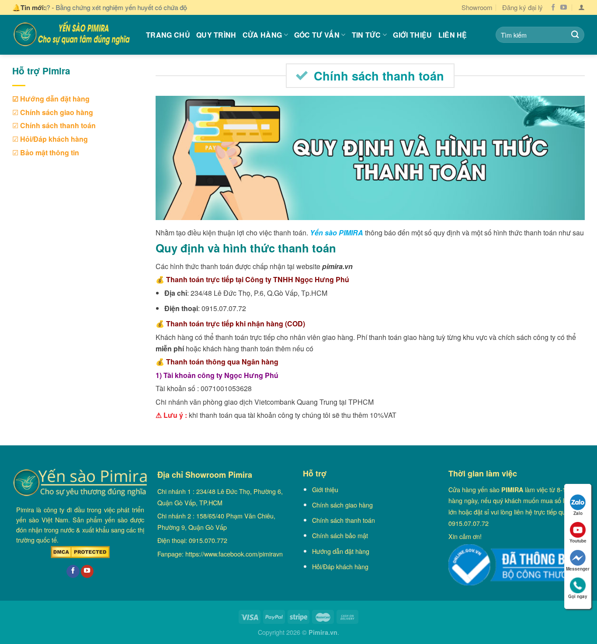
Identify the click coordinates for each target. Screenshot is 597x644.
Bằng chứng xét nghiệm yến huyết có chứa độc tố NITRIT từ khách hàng (133, 7)
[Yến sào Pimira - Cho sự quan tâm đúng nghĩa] (72, 35)
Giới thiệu (412, 35)
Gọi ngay (577, 596)
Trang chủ (168, 35)
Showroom (477, 7)
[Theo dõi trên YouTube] (563, 7)
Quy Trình (216, 35)
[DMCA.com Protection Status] (80, 552)
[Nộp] (575, 35)
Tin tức (366, 35)
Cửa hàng (262, 35)
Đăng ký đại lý (522, 7)
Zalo (578, 513)
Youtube (578, 541)
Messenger (578, 569)
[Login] (581, 7)
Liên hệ (452, 35)
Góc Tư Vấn (317, 35)
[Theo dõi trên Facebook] (553, 7)
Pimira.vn (323, 632)
